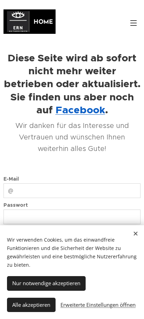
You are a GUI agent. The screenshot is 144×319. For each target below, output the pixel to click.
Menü (134, 23)
